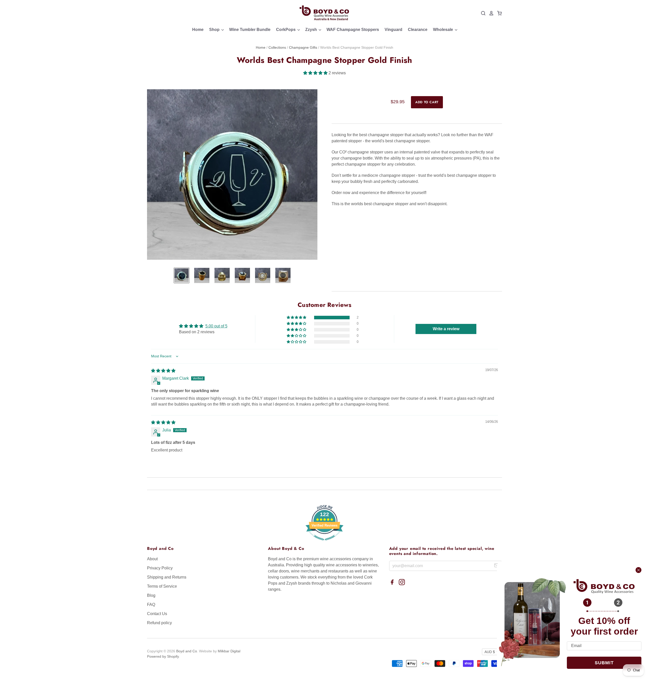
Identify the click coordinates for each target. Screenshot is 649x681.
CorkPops (286, 29)
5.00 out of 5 (216, 326)
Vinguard (393, 29)
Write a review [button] (446, 329)
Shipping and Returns (166, 577)
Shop (215, 29)
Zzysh (311, 29)
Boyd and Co (186, 651)
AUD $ (489, 652)
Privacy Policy (160, 568)
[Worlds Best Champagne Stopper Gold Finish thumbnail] (181, 275)
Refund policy (159, 623)
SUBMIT (604, 662)
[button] (316, 73)
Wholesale (443, 29)
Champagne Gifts (303, 47)
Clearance (417, 29)
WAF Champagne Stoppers (353, 29)
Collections (277, 47)
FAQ (151, 604)
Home (198, 29)
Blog (151, 595)
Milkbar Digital (229, 651)
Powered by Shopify (163, 656)
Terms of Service (162, 586)
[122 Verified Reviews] (324, 543)
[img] (163, 371)
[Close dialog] (638, 570)
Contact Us (157, 614)
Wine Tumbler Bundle (250, 29)
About (152, 559)
